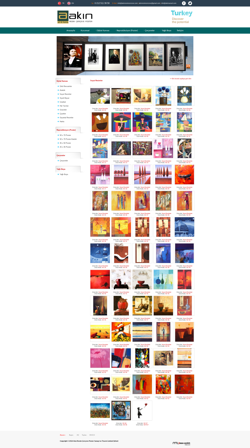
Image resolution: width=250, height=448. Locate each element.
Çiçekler (63, 114)
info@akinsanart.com (168, 3)
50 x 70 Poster (65, 135)
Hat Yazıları (64, 106)
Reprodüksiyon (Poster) (127, 30)
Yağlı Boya (166, 30)
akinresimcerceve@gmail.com (149, 3)
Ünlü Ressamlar (66, 86)
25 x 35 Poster (65, 147)
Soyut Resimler (65, 94)
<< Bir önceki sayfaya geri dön (182, 79)
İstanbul (63, 102)
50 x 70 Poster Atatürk (68, 139)
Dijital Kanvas (103, 30)
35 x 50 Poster (65, 143)
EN (73, 3)
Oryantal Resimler (66, 118)
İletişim (180, 30)
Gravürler (63, 110)
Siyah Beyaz (64, 98)
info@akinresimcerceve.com (128, 3)
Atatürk (62, 90)
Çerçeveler (150, 30)
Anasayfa (71, 30)
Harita (62, 122)
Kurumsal (85, 30)
